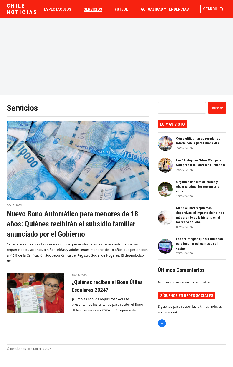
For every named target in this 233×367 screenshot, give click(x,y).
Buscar (217, 108)
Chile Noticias (22, 9)
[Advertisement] (116, 57)
